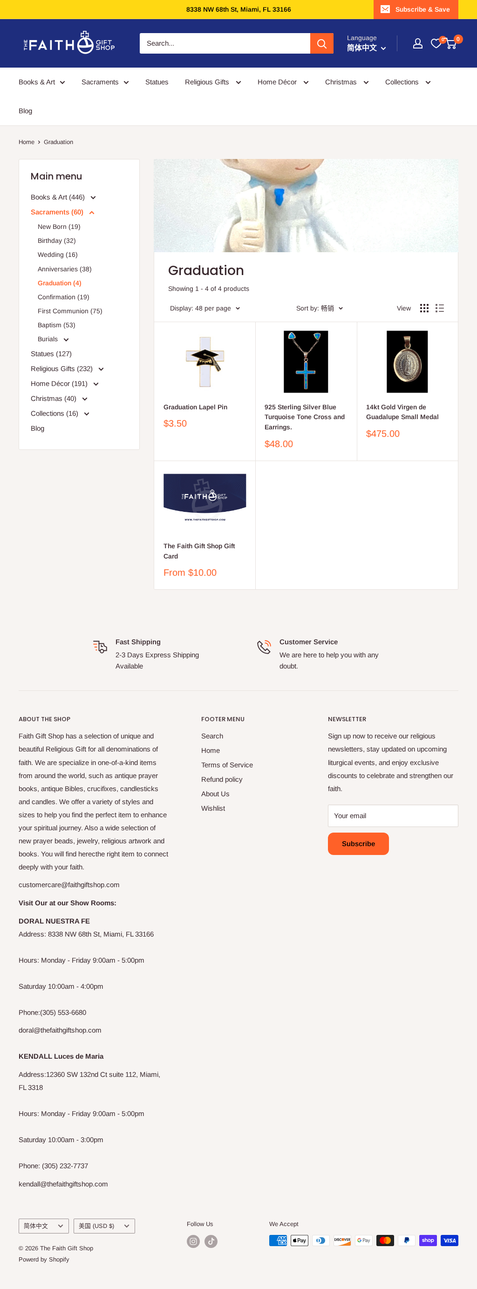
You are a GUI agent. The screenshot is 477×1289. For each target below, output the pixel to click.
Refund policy (222, 779)
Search (212, 736)
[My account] (417, 43)
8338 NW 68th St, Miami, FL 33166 (238, 9)
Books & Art (37, 82)
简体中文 (36, 1225)
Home (26, 141)
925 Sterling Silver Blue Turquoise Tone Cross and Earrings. (305, 417)
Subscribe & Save (422, 9)
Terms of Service (227, 765)
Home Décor (278, 82)
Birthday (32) (57, 240)
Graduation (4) (60, 283)
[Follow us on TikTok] (211, 1241)
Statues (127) (51, 354)
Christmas (342, 82)
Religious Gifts (208, 82)
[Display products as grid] (424, 308)
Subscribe (358, 844)
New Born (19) (59, 226)
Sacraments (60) (58, 212)
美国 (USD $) (96, 1225)
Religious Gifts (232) (63, 368)
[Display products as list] (440, 308)
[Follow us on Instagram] (193, 1241)
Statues (157, 82)
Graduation (58, 141)
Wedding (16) (58, 254)
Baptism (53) (56, 325)
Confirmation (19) (63, 297)
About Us (215, 794)
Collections (403, 82)
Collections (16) (55, 413)
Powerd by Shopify (44, 1259)
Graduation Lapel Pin (195, 407)
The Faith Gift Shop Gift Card (199, 551)
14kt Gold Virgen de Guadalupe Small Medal (402, 412)
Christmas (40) (54, 398)
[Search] (322, 43)
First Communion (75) (70, 311)
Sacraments (100, 82)
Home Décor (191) (60, 383)
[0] (436, 43)
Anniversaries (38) (65, 269)
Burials (49, 339)
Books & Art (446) (59, 197)
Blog (25, 111)
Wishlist (213, 808)
